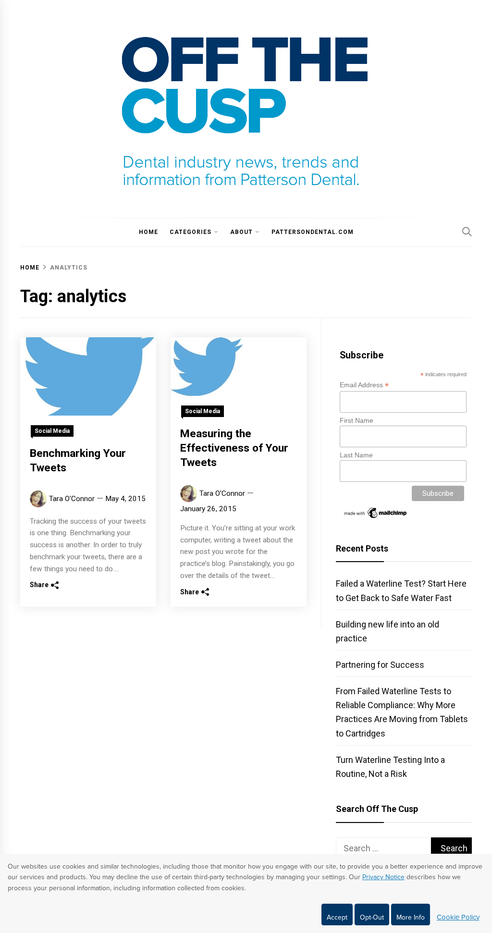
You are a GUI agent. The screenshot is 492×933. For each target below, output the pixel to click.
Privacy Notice (383, 877)
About (241, 232)
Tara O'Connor (72, 498)
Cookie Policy (458, 917)
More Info (410, 917)
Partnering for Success (380, 665)
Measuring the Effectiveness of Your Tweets (234, 448)
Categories (190, 232)
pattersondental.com (312, 232)
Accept (337, 917)
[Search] (467, 231)
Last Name (356, 455)
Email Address (364, 385)
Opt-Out (372, 917)
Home (148, 232)
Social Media (52, 431)
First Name (356, 420)
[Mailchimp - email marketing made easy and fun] (376, 517)
